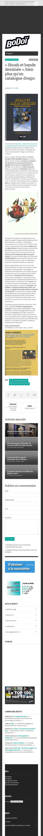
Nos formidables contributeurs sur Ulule (18, 825)
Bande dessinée (10, 59)
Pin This (28, 395)
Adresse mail (9, 500)
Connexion (8, 778)
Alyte (12, 723)
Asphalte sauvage (11, 609)
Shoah (27, 384)
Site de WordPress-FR (11, 784)
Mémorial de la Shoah (16, 384)
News (16, 59)
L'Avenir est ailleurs (18, 743)
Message (8, 518)
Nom (7, 491)
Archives (7, 801)
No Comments (33, 59)
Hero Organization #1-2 (13, 632)
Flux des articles (11, 780)
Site (6, 509)
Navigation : (36, 4)
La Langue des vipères (20, 716)
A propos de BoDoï (11, 818)
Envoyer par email (34, 395)
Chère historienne (11, 620)
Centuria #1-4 (10, 615)
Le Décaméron (10, 626)
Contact (8, 822)
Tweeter (15, 395)
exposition (24, 380)
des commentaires (12, 782)
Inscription (8, 776)
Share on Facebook (8, 395)
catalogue (16, 380)
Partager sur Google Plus (21, 395)
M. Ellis (16, 88)
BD (10, 380)
